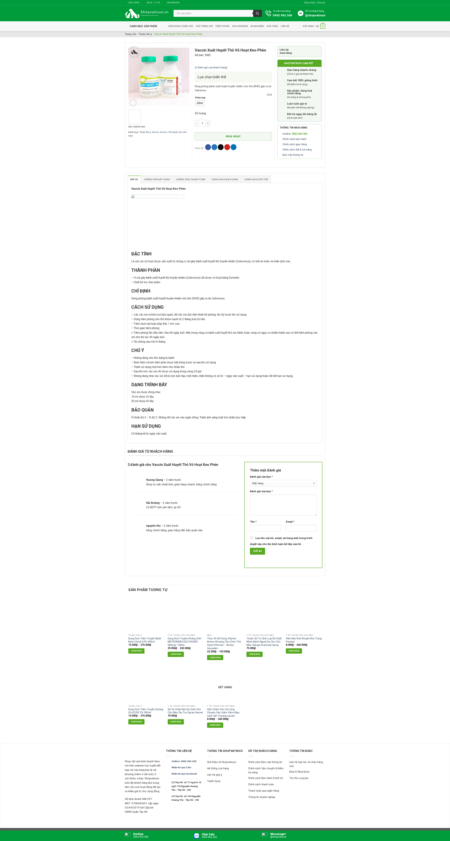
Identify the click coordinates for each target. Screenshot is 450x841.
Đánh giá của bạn (261, 476)
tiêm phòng (222, 26)
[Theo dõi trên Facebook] (183, 2)
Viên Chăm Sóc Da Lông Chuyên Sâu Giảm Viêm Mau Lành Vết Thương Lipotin (223, 712)
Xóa (269, 94)
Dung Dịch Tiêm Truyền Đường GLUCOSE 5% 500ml (145, 711)
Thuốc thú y (145, 34)
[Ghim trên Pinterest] (227, 147)
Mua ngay (233, 136)
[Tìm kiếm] (257, 13)
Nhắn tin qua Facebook (184, 773)
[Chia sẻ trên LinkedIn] (233, 147)
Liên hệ (285, 26)
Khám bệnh (257, 26)
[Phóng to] (133, 102)
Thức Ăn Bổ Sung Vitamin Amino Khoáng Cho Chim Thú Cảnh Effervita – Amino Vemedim (224, 643)
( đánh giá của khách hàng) (211, 67)
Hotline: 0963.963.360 (184, 761)
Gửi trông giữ (204, 26)
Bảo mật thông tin (292, 154)
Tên (253, 521)
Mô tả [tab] (134, 179)
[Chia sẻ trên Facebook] (208, 147)
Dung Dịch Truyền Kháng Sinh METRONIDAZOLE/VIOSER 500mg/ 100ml (184, 642)
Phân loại (200, 98)
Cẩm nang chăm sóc (180, 26)
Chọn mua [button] (254, 654)
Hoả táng (272, 26)
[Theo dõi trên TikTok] (190, 2)
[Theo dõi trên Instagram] (186, 2)
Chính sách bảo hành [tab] (224, 179)
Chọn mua (136, 651)
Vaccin (155, 132)
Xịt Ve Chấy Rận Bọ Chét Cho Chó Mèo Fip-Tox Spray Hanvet (185, 711)
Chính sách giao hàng (294, 144)
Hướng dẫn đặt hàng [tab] (157, 179)
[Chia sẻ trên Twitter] (214, 147)
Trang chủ (130, 34)
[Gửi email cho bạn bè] (221, 147)
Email (290, 521)
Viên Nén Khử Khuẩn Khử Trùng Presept (304, 640)
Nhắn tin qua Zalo (181, 767)
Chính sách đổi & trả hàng (297, 149)
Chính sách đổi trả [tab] (256, 179)
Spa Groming (240, 26)
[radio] (199, 103)
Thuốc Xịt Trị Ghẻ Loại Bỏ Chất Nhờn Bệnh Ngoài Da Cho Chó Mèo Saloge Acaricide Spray (264, 642)
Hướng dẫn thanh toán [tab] (190, 179)
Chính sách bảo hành (294, 139)
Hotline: (294, 133)
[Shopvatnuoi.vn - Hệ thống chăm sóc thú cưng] (146, 13)
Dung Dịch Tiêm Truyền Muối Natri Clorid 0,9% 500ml (144, 640)
